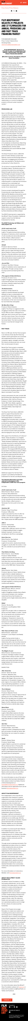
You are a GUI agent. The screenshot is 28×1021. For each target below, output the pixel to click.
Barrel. (18, 1017)
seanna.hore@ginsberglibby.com (11, 44)
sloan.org (21, 987)
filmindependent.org (12, 788)
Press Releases (14, 8)
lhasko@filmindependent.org (10, 784)
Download (6, 999)
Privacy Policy (16, 1016)
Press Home (5, 8)
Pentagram (11, 1017)
